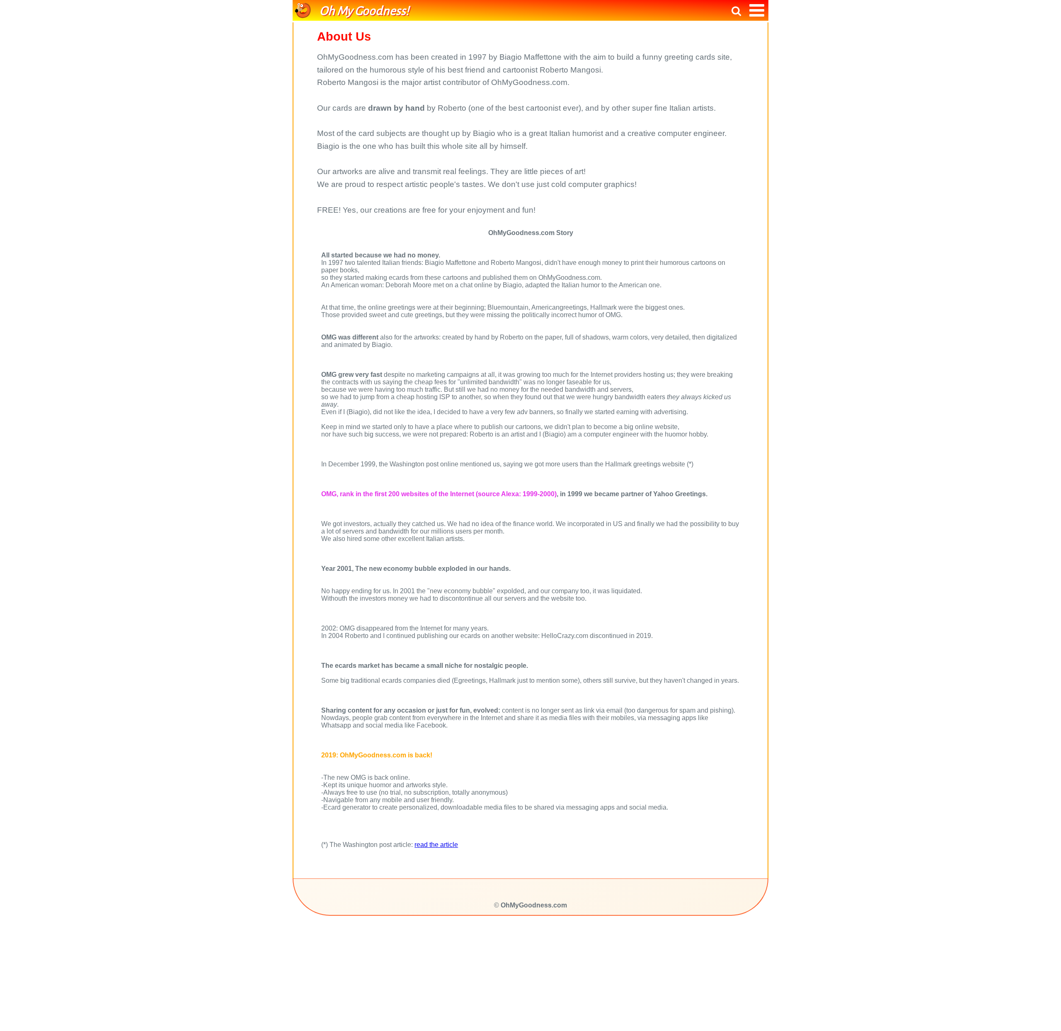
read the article (436, 844)
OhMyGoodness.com (534, 905)
